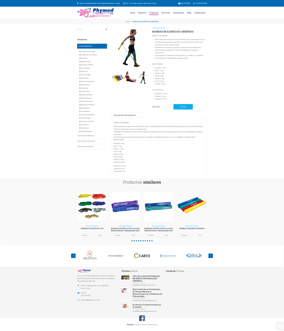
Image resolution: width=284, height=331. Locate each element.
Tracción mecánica (87, 121)
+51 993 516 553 (201, 3)
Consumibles (85, 68)
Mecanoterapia (86, 98)
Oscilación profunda (88, 51)
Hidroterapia (85, 85)
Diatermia (84, 71)
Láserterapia (85, 91)
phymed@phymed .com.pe (90, 300)
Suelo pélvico (85, 108)
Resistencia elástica (88, 105)
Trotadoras (85, 125)
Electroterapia (86, 75)
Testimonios (178, 13)
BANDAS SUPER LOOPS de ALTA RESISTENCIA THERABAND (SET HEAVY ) (125, 230)
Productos (153, 13)
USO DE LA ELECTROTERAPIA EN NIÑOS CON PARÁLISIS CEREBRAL (146, 278)
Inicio (132, 13)
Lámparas (84, 88)
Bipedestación (86, 61)
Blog (189, 13)
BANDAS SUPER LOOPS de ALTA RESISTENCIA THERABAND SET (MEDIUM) (158, 230)
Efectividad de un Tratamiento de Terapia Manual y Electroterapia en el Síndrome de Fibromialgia (147, 292)
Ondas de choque (87, 101)
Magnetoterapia (86, 95)
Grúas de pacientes (87, 81)
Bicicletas (84, 58)
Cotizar (183, 107)
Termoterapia (86, 118)
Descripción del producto (125, 115)
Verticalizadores (86, 131)
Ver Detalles (84, 235)
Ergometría (85, 78)
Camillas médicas (87, 65)
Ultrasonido (85, 128)
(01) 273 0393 (185, 3)
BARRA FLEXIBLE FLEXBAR (191, 228)
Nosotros (142, 13)
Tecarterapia (85, 111)
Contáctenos (199, 13)
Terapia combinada (87, 115)
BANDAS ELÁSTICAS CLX (92, 228)
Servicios (166, 13)
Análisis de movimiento (89, 55)
